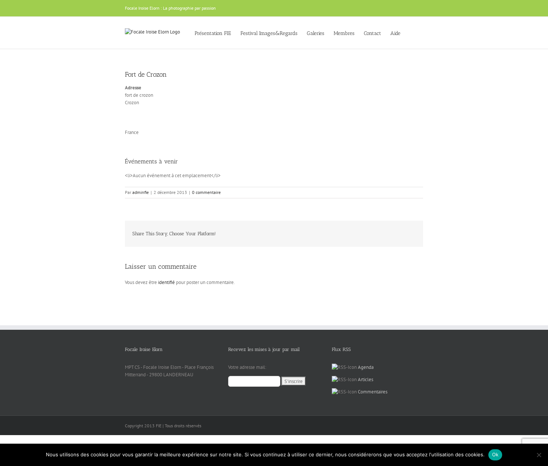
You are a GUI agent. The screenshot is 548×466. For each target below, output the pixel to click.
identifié (166, 282)
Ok (495, 454)
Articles (365, 379)
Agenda (366, 367)
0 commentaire (206, 192)
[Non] (538, 455)
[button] (412, 33)
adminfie (140, 192)
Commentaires (372, 392)
